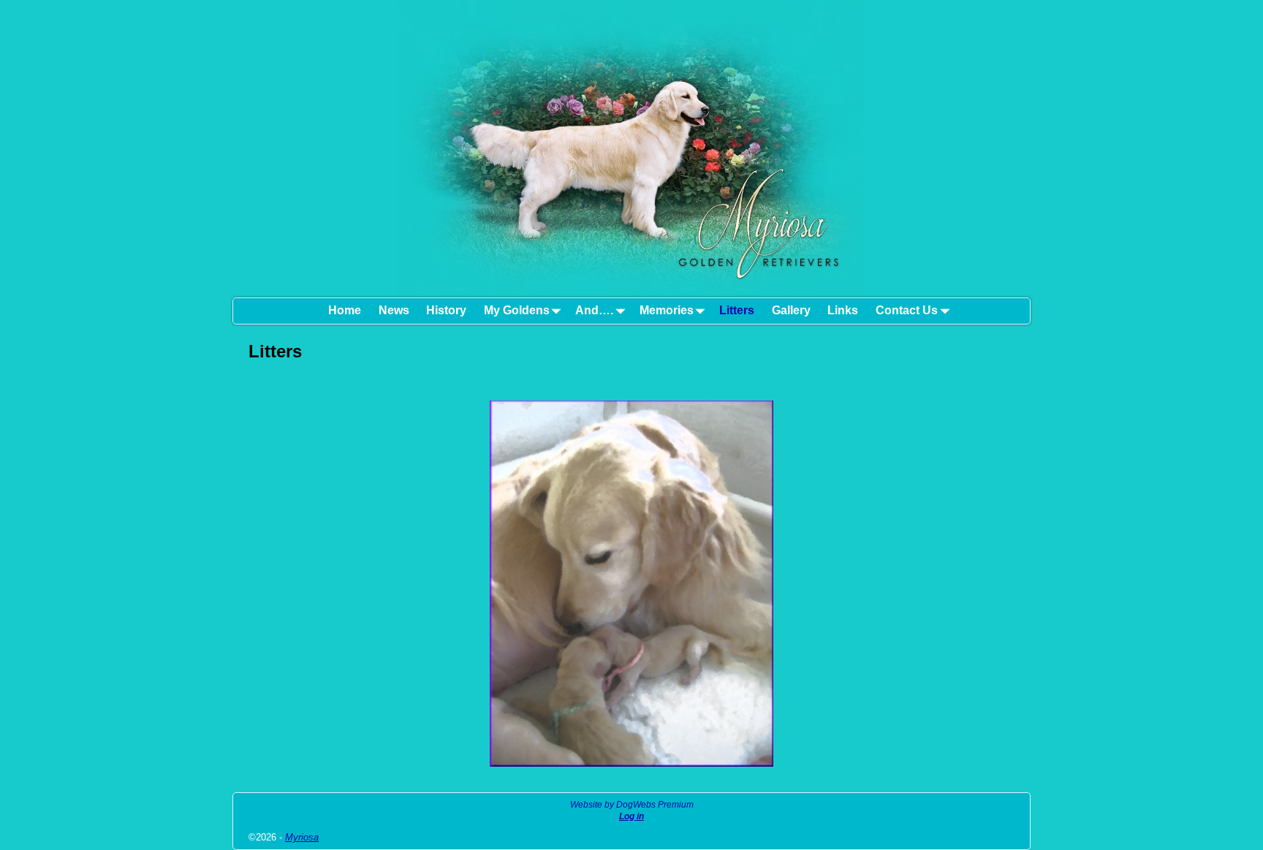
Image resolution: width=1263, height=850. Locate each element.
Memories (667, 310)
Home (344, 310)
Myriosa (302, 837)
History (446, 310)
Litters (736, 310)
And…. (594, 310)
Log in (631, 816)
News (394, 310)
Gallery (791, 310)
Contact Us (907, 310)
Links (842, 310)
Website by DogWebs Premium (632, 805)
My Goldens (517, 310)
